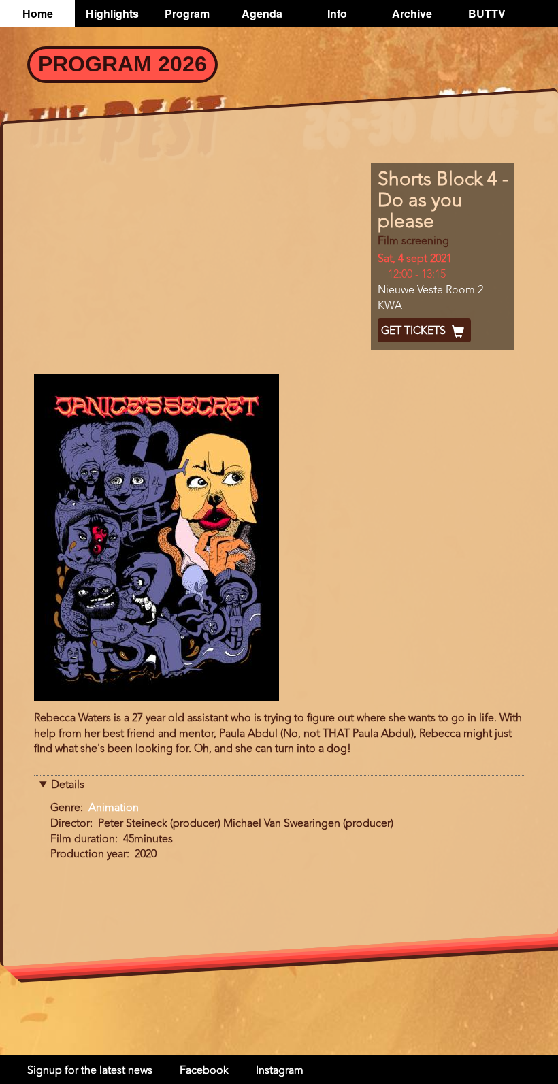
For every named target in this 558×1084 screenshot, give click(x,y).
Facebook (204, 1071)
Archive (412, 13)
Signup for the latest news (89, 1071)
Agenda (262, 13)
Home (37, 13)
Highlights (112, 13)
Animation (113, 808)
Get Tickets (414, 331)
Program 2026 (122, 64)
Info (337, 13)
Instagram (279, 1071)
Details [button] (67, 785)
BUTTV (487, 13)
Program (187, 13)
